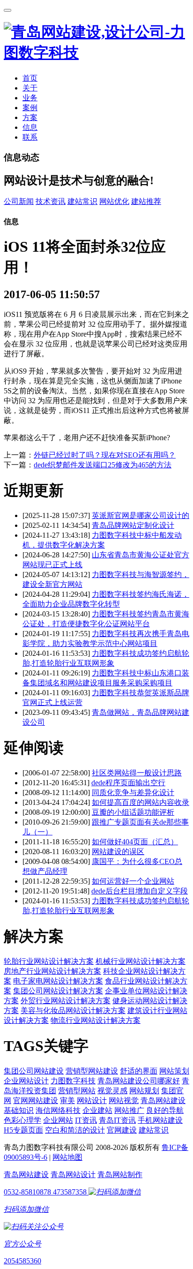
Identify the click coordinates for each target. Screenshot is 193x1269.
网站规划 (144, 1091)
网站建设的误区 (118, 852)
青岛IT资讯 (117, 1120)
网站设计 (92, 1100)
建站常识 (82, 201)
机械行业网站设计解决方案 (141, 961)
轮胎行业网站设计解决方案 (49, 961)
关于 (29, 88)
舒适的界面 (138, 1071)
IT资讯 (86, 1120)
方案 (29, 117)
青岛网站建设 (26, 1175)
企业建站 (97, 1110)
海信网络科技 (58, 1110)
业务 (29, 98)
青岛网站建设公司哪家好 (138, 1081)
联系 (29, 137)
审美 (67, 1100)
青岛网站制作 (119, 1175)
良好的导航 (165, 1110)
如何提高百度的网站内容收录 (140, 802)
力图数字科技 (73, 1081)
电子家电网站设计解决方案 (58, 981)
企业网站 (58, 1120)
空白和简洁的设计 (75, 1130)
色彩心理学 (22, 1120)
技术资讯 (51, 201)
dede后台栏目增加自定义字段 (139, 891)
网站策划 (174, 1071)
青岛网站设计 (73, 1175)
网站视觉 (124, 1100)
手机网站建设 (160, 1120)
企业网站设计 (26, 1081)
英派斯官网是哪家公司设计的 (140, 515)
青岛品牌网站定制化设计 (133, 525)
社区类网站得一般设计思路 (137, 773)
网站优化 (114, 201)
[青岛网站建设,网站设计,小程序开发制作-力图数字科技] (96, 52)
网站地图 (67, 1157)
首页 (29, 78)
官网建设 (122, 1130)
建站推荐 (146, 201)
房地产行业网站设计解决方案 (52, 971)
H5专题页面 (23, 1130)
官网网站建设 (35, 1100)
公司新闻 (19, 201)
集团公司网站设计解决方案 (58, 991)
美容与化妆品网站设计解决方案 (73, 1010)
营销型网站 (77, 1091)
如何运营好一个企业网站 (133, 881)
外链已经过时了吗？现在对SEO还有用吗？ (105, 455)
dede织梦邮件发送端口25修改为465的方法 (102, 465)
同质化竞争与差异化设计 (133, 792)
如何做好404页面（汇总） (135, 842)
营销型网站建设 (92, 1071)
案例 (29, 108)
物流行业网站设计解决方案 (96, 1020)
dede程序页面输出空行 (128, 783)
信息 (29, 127)
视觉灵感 (112, 1091)
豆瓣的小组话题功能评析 (133, 812)
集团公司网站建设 (34, 1071)
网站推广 (129, 1110)
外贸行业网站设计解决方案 (66, 1001)
